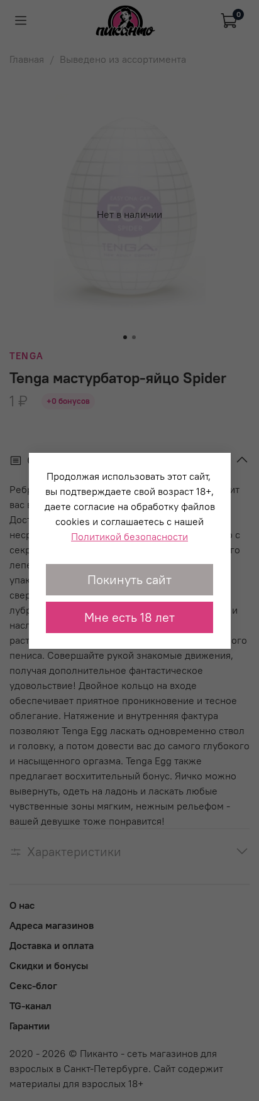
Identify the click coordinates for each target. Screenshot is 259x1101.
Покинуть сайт (129, 579)
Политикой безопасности (129, 536)
